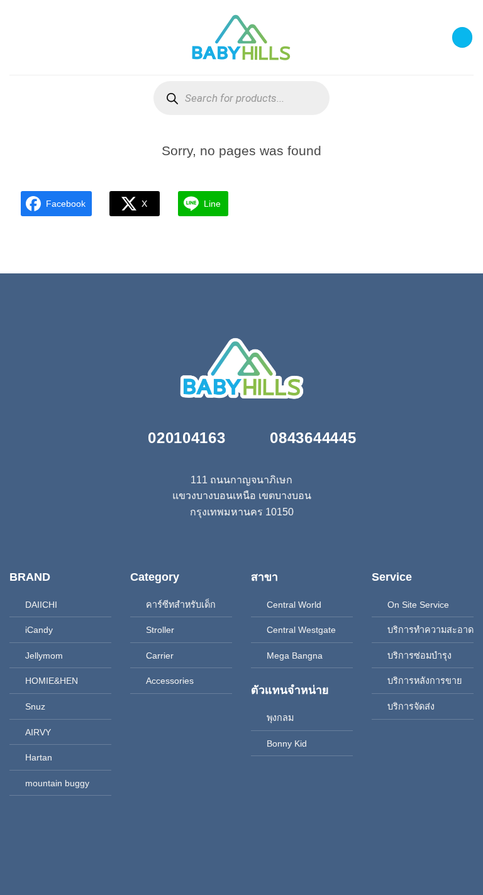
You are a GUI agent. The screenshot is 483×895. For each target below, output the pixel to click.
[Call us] (241, 540)
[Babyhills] (241, 38)
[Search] (172, 98)
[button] (17, 37)
